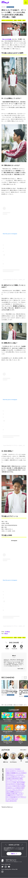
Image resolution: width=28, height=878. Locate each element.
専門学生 (8, 793)
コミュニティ (9, 789)
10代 (7, 774)
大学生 (19, 20)
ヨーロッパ (14, 795)
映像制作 (12, 791)
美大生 (18, 787)
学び (24, 20)
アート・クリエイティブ (7, 20)
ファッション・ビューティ (16, 780)
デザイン (14, 784)
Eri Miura (7, 631)
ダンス (8, 797)
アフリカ (8, 776)
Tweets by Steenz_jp (6, 807)
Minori (6, 633)
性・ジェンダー (19, 793)
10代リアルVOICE (21, 786)
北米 (7, 791)
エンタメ (19, 773)
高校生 (8, 773)
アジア (21, 789)
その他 (8, 787)
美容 (22, 787)
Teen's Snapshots (10, 7)
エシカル (8, 784)
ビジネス (16, 789)
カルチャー (18, 791)
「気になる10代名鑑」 (6, 39)
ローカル (15, 799)
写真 (15, 20)
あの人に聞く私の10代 (11, 801)
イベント (13, 787)
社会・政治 (16, 782)
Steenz (24, 773)
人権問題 (8, 795)
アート (8, 780)
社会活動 (8, 778)
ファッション (9, 782)
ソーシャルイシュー (10, 769)
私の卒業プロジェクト (16, 797)
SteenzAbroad (15, 778)
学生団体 (22, 782)
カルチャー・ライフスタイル (16, 774)
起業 (22, 784)
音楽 (13, 776)
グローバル (8, 771)
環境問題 (13, 773)
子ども (23, 797)
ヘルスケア (8, 799)
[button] (25, 677)
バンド (20, 795)
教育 (21, 778)
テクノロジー (9, 786)
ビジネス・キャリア (20, 776)
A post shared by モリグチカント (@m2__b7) (14, 279)
